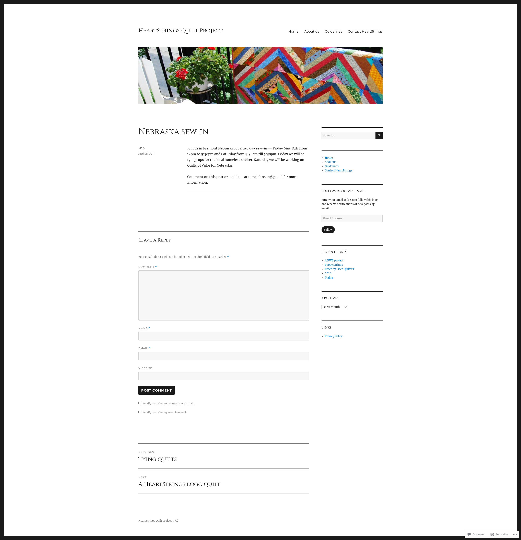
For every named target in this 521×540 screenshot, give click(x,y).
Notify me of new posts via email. (165, 412)
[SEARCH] (379, 135)
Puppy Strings (334, 265)
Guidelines (333, 31)
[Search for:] (348, 135)
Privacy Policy (334, 336)
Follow (328, 230)
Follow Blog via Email (344, 191)
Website (145, 368)
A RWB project (334, 260)
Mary (141, 147)
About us (311, 31)
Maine (329, 277)
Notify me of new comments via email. (168, 403)
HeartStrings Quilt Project (180, 30)
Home (293, 31)
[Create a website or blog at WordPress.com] (176, 520)
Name (144, 328)
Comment (147, 267)
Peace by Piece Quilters (339, 269)
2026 (328, 273)
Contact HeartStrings (365, 31)
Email (144, 348)
